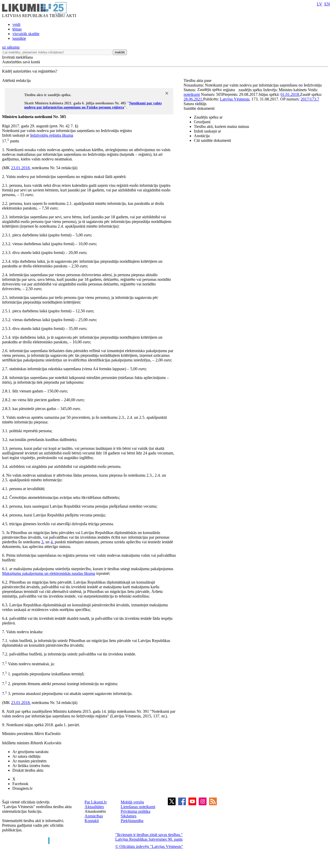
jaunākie (19, 38)
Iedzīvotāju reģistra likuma (51, 135)
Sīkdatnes (128, 816)
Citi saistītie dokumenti (212, 140)
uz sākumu (11, 47)
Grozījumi (202, 122)
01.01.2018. (290, 94)
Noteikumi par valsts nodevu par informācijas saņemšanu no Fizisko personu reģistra (93, 105)
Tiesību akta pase (198, 80)
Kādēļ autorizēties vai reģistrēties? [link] (29, 71)
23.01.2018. (21, 168)
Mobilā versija (132, 802)
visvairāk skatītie (25, 34)
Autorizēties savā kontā (21, 62)
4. (52, 542)
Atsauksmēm (95, 811)
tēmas (17, 29)
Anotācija (202, 136)
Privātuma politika (135, 811)
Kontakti (92, 820)
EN (327, 4)
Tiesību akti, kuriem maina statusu (221, 126)
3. (42, 542)
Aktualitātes (94, 806)
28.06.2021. (193, 99)
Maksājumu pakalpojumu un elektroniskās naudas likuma (48, 573)
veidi (16, 24)
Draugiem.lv (22, 788)
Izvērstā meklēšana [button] (17, 57)
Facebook (20, 784)
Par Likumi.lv (96, 802)
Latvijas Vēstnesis (234, 99)
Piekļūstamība (132, 820)
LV (319, 4)
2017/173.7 (310, 99)
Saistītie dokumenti (199, 108)
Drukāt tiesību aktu (27, 770)
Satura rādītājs (195, 104)
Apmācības (94, 816)
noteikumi (192, 94)
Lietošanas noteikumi (138, 806)
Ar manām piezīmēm (29, 761)
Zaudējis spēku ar (208, 117)
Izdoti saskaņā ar (207, 131)
